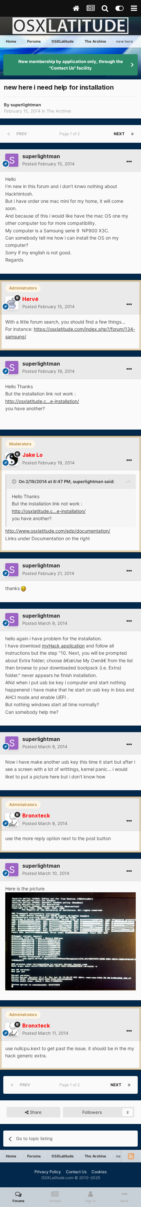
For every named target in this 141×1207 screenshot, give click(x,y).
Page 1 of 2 (70, 133)
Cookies (99, 1171)
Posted (48, 163)
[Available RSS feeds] (131, 1156)
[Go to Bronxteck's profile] (11, 819)
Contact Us (76, 1171)
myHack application (63, 645)
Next (119, 133)
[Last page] (132, 134)
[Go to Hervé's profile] (11, 302)
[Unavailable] (70, 940)
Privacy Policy (47, 1171)
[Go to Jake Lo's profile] (11, 459)
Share (35, 1112)
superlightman (25, 104)
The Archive (59, 111)
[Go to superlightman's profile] (11, 160)
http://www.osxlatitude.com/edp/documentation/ (57, 531)
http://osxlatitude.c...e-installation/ (42, 401)
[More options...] (129, 162)
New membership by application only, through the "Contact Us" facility (70, 65)
